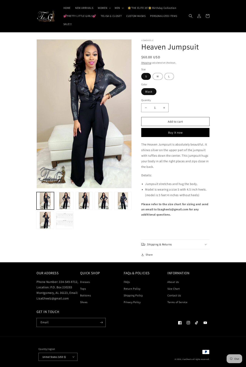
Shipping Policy (133, 295)
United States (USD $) (54, 357)
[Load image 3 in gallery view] (84, 201)
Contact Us (174, 295)
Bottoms (85, 295)
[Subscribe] (101, 322)
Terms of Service (177, 302)
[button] (104, 8)
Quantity (146, 100)
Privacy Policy (132, 302)
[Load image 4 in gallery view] (103, 201)
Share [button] (149, 254)
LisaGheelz (187, 359)
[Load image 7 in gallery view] (64, 220)
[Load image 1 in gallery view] (45, 201)
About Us (173, 282)
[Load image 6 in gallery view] (45, 220)
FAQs (127, 282)
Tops (83, 288)
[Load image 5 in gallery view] (123, 201)
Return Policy (132, 288)
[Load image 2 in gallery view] (64, 201)
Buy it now (175, 132)
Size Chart (173, 288)
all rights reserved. (200, 359)
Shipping (146, 62)
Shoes (84, 302)
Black (148, 91)
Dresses (85, 282)
